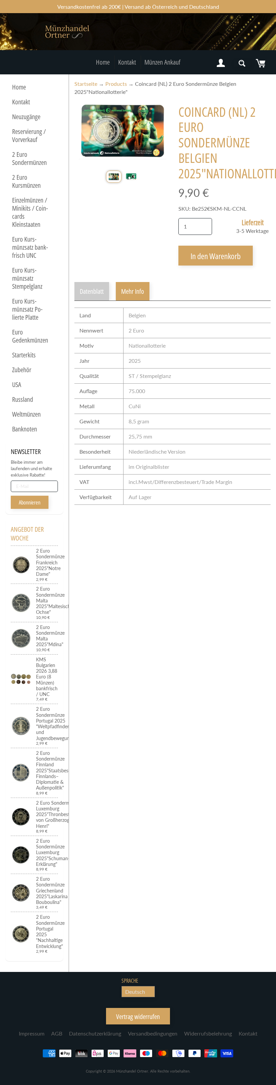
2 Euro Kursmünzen (26, 181)
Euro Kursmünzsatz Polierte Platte (27, 309)
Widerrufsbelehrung (208, 1033)
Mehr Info (132, 291)
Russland (22, 399)
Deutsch (135, 991)
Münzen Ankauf (162, 62)
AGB (56, 1033)
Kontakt (127, 62)
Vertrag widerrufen (138, 1016)
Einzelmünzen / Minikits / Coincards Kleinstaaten (30, 212)
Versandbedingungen (152, 1033)
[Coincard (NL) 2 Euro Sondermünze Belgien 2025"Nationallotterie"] (114, 176)
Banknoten (24, 428)
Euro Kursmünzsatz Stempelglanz (27, 278)
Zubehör (21, 369)
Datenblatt (92, 291)
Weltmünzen (26, 414)
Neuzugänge (26, 116)
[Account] (220, 63)
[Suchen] (242, 63)
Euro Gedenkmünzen (30, 336)
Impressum (31, 1033)
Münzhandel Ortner (132, 1071)
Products (116, 83)
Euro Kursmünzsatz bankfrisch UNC (30, 247)
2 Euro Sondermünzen (29, 158)
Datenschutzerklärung (95, 1033)
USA (16, 384)
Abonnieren (29, 502)
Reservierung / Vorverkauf (29, 135)
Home (103, 62)
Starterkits (24, 354)
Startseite (85, 83)
